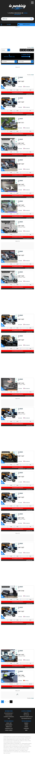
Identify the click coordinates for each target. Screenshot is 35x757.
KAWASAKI (26, 728)
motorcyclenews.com (27, 238)
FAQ (9, 718)
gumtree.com (29, 94)
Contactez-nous (8, 714)
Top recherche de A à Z (26, 718)
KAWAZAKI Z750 (9, 728)
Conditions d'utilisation (9, 716)
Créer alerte (26, 24)
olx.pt (31, 688)
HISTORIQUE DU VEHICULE (17, 92)
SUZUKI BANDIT (8, 725)
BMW (26, 730)
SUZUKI (26, 726)
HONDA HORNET (9, 730)
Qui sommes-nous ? (8, 713)
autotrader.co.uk (28, 268)
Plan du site (26, 714)
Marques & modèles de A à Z (26, 716)
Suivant (11, 701)
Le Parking (17, 7)
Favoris (3, 87)
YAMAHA (26, 723)
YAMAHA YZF (9, 726)
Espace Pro (26, 713)
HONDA (26, 725)
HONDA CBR (8, 723)
